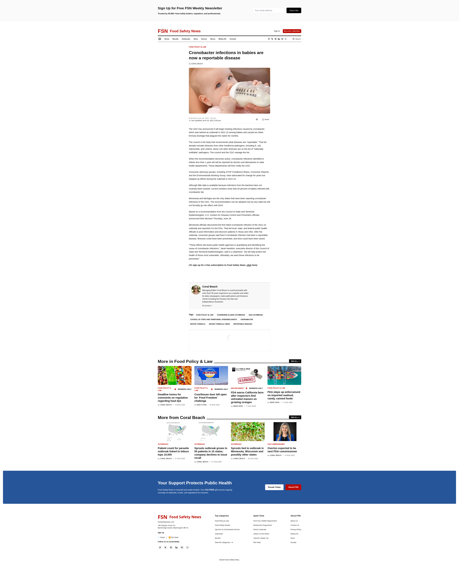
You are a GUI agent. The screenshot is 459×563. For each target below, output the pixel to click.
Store (293, 538)
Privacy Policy (296, 529)
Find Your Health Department (265, 521)
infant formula (197, 324)
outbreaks (163, 444)
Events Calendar (259, 529)
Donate (293, 542)
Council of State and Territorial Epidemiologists (213, 319)
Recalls (218, 538)
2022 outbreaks (256, 315)
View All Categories (222, 542)
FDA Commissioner (276, 444)
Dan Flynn (201, 405)
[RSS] (285, 39)
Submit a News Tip (260, 538)
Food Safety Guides (222, 525)
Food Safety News (232, 560)
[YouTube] (282, 39)
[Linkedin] (279, 39)
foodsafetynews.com (166, 522)
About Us (294, 521)
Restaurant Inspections (262, 525)
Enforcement (237, 388)
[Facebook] (269, 39)
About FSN (293, 487)
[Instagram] (275, 39)
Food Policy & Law (197, 47)
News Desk (238, 406)
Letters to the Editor (261, 534)
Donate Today (274, 487)
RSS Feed (257, 542)
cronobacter (246, 319)
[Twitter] (272, 39)
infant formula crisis (219, 324)
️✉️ (161, 537)
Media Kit (294, 534)
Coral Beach (197, 64)
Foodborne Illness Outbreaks (231, 315)
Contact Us (295, 525)
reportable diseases (242, 324)
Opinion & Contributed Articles (227, 529)
